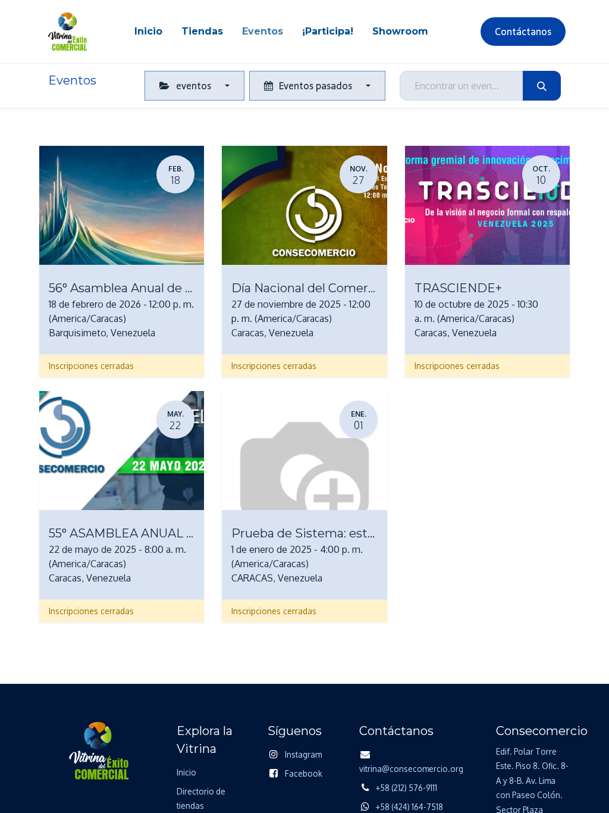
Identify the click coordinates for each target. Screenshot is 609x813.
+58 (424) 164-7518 (409, 807)
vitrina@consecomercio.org (411, 769)
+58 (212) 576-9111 (406, 788)
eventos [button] (194, 85)
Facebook (303, 773)
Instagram (303, 754)
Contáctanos (523, 31)
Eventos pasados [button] (315, 85)
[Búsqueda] (542, 86)
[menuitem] (148, 31)
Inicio (186, 772)
